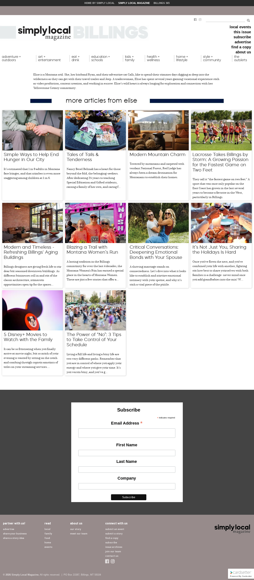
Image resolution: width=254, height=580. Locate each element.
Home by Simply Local (99, 3)
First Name (126, 445)
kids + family (129, 58)
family (48, 533)
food (47, 538)
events (48, 547)
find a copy (241, 47)
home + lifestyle (182, 58)
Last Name (126, 461)
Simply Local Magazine (134, 3)
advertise (243, 42)
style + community (212, 58)
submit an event (114, 529)
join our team (113, 551)
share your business (15, 533)
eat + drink (76, 58)
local (47, 529)
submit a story (114, 533)
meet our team (78, 533)
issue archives (113, 547)
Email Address (126, 423)
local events (240, 27)
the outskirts (240, 58)
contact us (111, 556)
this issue (242, 32)
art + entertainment (49, 58)
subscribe (242, 37)
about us (243, 52)
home (47, 542)
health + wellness (153, 58)
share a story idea (13, 538)
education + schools (100, 58)
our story (75, 529)
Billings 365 (162, 3)
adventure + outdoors (11, 58)
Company (127, 478)
